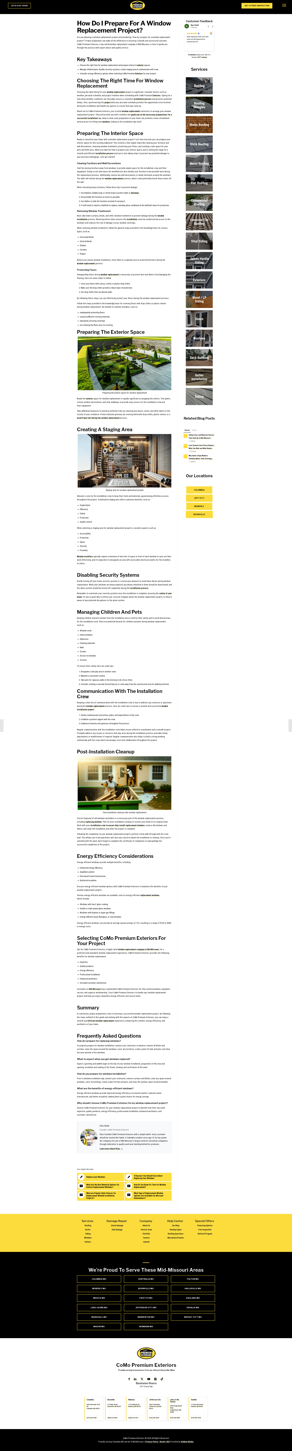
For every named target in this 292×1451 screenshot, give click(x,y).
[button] (212, 26)
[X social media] (142, 1379)
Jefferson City (155, 1400)
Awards (146, 1242)
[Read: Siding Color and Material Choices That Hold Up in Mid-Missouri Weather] (186, 436)
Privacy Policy (151, 1441)
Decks (87, 1229)
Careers (146, 1237)
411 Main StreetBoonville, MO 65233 (114, 1405)
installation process (143, 99)
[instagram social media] (155, 1379)
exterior (140, 65)
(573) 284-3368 (91, 1418)
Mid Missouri (95, 989)
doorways (135, 193)
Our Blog (175, 1225)
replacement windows (149, 895)
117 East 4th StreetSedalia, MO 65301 (197, 1405)
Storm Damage (117, 1225)
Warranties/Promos (175, 1237)
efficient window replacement (101, 1021)
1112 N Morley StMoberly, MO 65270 (134, 1405)
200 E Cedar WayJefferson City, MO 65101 (155, 1406)
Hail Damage (117, 1229)
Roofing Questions (175, 1233)
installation (132, 219)
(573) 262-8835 (175, 1418)
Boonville (111, 1400)
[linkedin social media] (135, 1379)
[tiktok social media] (162, 1379)
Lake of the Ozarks (174, 1401)
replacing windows (93, 822)
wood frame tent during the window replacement (98, 418)
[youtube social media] (149, 1379)
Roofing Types (176, 1229)
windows (106, 122)
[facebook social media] (129, 1379)
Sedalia (194, 1400)
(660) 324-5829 (112, 1418)
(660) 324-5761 (133, 1418)
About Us (146, 1225)
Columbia (90, 1400)
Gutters (193, 461)
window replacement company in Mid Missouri (138, 949)
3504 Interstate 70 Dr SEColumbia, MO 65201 (93, 1406)
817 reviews (202, 57)
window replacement (116, 92)
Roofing (193, 451)
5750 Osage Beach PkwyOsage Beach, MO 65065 (176, 1409)
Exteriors (139, 73)
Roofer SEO (165, 1441)
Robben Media (187, 1441)
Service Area (146, 1229)
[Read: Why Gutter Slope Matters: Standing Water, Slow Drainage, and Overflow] (186, 456)
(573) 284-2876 (154, 1418)
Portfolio (146, 1233)
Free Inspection (204, 1229)
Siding (192, 441)
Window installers (85, 556)
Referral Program (205, 1233)
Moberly (131, 1400)
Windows (88, 1237)
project (107, 102)
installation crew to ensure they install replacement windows (117, 825)
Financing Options (205, 1225)
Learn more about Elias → (111, 1149)
